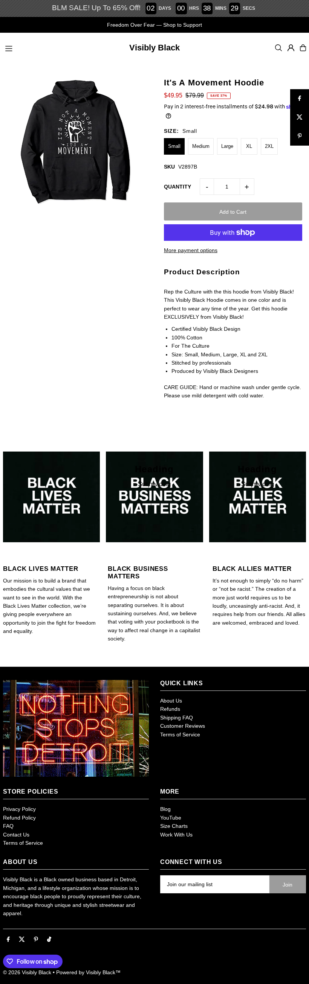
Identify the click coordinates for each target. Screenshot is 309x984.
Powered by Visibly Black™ (88, 972)
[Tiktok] (49, 940)
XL (249, 146)
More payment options (190, 250)
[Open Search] (278, 47)
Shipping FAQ (176, 718)
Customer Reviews (182, 726)
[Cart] (303, 47)
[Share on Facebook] (299, 98)
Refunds (170, 709)
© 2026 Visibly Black (27, 972)
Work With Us (176, 835)
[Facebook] (8, 940)
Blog (165, 809)
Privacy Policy (19, 809)
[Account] (291, 47)
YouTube (170, 818)
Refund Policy (19, 818)
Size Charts (174, 826)
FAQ (8, 826)
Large (227, 146)
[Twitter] (22, 940)
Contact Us (16, 835)
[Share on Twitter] (299, 117)
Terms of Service (180, 735)
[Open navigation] (57, 47)
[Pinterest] (36, 940)
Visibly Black (154, 47)
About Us (171, 701)
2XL (269, 146)
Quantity (177, 187)
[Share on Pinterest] (299, 136)
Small (174, 146)
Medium (201, 146)
